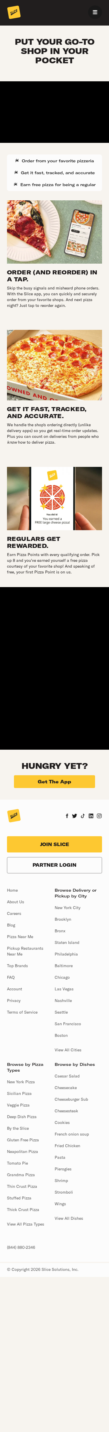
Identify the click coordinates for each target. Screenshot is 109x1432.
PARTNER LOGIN (54, 865)
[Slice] (14, 13)
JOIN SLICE (54, 844)
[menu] (95, 12)
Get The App (54, 782)
